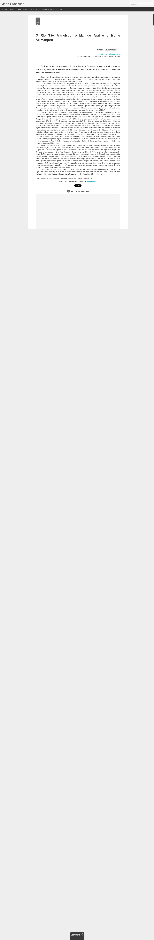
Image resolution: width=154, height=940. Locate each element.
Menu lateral (35, 9)
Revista (18, 9)
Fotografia (45, 9)
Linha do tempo (56, 9)
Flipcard (11, 9)
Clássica (4, 9)
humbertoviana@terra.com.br (109, 54)
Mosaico (26, 9)
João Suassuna (91, 182)
